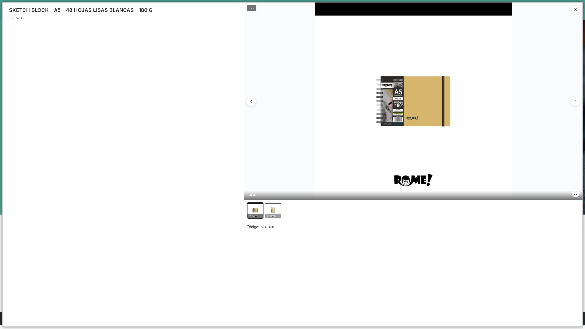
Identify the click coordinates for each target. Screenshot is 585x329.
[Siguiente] (576, 101)
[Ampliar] (576, 193)
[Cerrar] (576, 9)
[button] (255, 210)
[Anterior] (251, 101)
